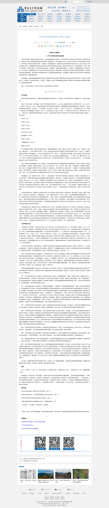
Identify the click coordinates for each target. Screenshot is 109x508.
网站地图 (89, 1)
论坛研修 (59, 18)
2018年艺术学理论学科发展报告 (28, 428)
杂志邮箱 (88, 10)
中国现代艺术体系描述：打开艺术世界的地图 (32, 421)
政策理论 (31, 14)
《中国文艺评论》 (31, 21)
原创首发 (68, 16)
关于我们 (39, 493)
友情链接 (68, 493)
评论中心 (86, 21)
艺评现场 (25, 26)
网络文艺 (49, 16)
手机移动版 (46, 489)
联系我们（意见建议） (57, 493)
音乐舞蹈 (77, 14)
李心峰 (73, 42)
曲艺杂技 (31, 16)
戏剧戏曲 (59, 14)
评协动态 (77, 21)
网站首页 (24, 493)
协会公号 (40, 21)
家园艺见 (49, 18)
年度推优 (68, 18)
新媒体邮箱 (80, 10)
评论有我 (59, 21)
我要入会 (86, 18)
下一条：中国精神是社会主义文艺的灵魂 (28, 460)
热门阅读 (59, 16)
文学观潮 (49, 14)
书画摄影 (87, 14)
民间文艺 (40, 16)
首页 (20, 26)
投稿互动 (77, 16)
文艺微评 (87, 16)
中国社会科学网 (61, 42)
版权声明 (47, 493)
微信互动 (60, 489)
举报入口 (85, 493)
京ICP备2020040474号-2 (67, 501)
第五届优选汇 (77, 18)
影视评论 (68, 14)
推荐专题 (68, 21)
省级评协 (40, 18)
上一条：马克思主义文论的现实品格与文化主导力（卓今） (32, 458)
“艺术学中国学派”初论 (26, 425)
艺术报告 (49, 21)
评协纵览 (31, 18)
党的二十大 (41, 14)
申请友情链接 (76, 493)
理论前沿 (36, 26)
